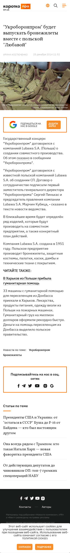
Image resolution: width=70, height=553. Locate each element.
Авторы (46, 507)
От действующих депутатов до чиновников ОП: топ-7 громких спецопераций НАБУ (30, 471)
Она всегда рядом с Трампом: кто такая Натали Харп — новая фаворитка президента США (31, 449)
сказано (23, 158)
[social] (19, 386)
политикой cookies (35, 538)
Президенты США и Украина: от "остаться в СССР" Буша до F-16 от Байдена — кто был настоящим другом (31, 425)
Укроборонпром (39, 350)
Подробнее (44, 547)
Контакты (25, 507)
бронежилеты (12, 355)
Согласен (25, 547)
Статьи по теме (15, 406)
